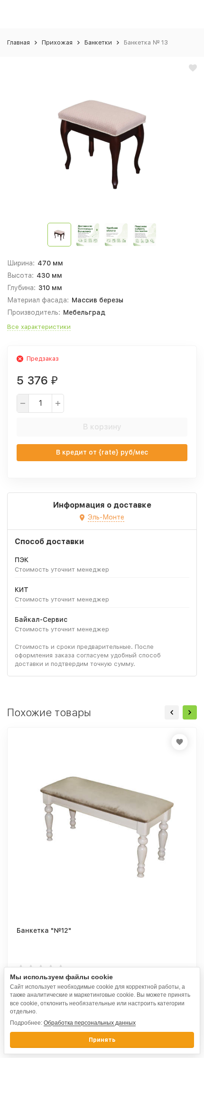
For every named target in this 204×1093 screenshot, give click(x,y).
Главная (18, 42)
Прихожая (57, 42)
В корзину (102, 426)
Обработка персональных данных (90, 1023)
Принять (102, 1040)
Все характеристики (39, 326)
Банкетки (98, 42)
